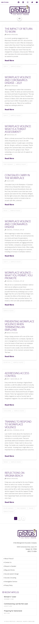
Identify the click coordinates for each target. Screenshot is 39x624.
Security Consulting (10, 578)
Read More (9, 60)
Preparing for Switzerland (13, 611)
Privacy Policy (8, 585)
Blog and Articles (10, 570)
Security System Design (12, 574)
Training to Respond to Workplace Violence (18, 424)
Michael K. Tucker (10, 597)
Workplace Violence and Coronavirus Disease (18, 224)
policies (5, 210)
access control (7, 410)
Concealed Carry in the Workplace (17, 176)
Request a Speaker (10, 566)
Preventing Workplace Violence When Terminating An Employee (19, 325)
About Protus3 (9, 558)
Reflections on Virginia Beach (14, 474)
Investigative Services (11, 581)
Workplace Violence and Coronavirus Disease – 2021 (18, 80)
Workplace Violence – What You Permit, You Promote (19, 275)
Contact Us (8, 562)
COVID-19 (6, 66)
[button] (19, 18)
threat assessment (8, 164)
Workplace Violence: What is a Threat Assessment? (18, 129)
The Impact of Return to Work (18, 30)
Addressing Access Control (17, 374)
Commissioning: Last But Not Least (16, 604)
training (6, 462)
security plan (7, 362)
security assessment (9, 508)
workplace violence (16, 66)
